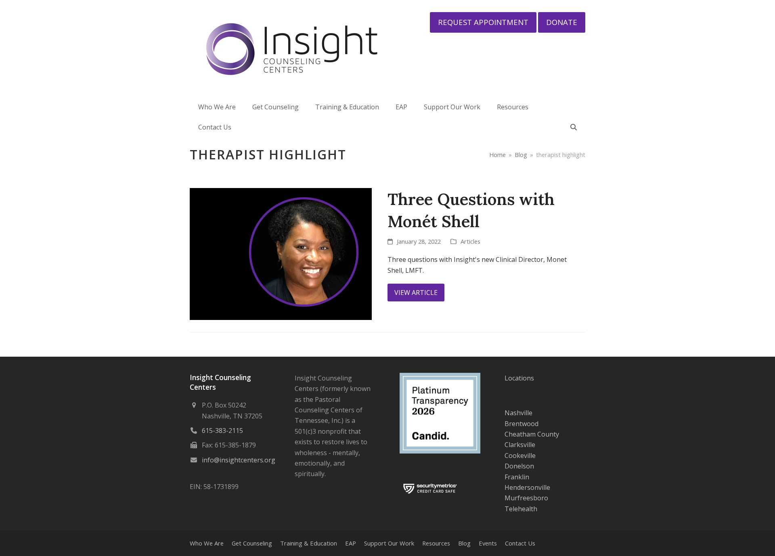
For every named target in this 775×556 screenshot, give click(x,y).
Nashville (518, 412)
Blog (464, 543)
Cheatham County (532, 434)
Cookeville (520, 455)
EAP (350, 543)
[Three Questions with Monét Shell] (281, 253)
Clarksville (520, 444)
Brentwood (521, 423)
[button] (573, 127)
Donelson (519, 466)
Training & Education (308, 543)
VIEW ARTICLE (416, 292)
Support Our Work (389, 543)
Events (488, 543)
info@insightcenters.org (238, 460)
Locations (519, 378)
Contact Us (520, 543)
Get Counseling (252, 543)
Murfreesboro (526, 497)
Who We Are (207, 543)
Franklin (517, 476)
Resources (436, 543)
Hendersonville (527, 487)
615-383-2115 (222, 430)
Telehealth (521, 508)
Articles (470, 241)
